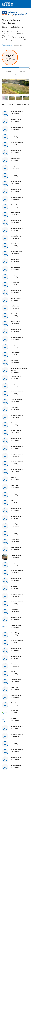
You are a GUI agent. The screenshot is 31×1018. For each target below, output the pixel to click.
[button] (28, 4)
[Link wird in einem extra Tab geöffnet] (7, 5)
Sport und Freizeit (7, 45)
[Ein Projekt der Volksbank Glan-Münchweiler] (14, 14)
